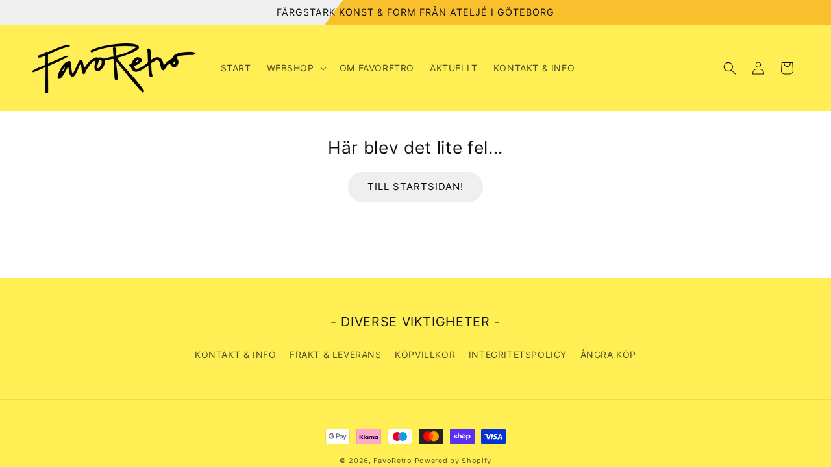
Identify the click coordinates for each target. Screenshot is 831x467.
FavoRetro (392, 460)
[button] (295, 68)
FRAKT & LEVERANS (336, 354)
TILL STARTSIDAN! (415, 186)
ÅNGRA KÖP (608, 354)
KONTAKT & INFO (235, 354)
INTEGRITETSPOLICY (518, 354)
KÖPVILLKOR (425, 354)
